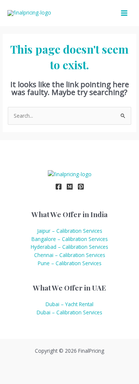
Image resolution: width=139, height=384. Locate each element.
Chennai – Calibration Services (69, 254)
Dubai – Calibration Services (69, 312)
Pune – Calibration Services (70, 263)
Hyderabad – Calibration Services (69, 246)
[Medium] (69, 186)
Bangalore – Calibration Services (70, 238)
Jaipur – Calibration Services (69, 230)
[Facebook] (58, 186)
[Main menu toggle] (124, 13)
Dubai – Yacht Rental (69, 304)
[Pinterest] (80, 186)
